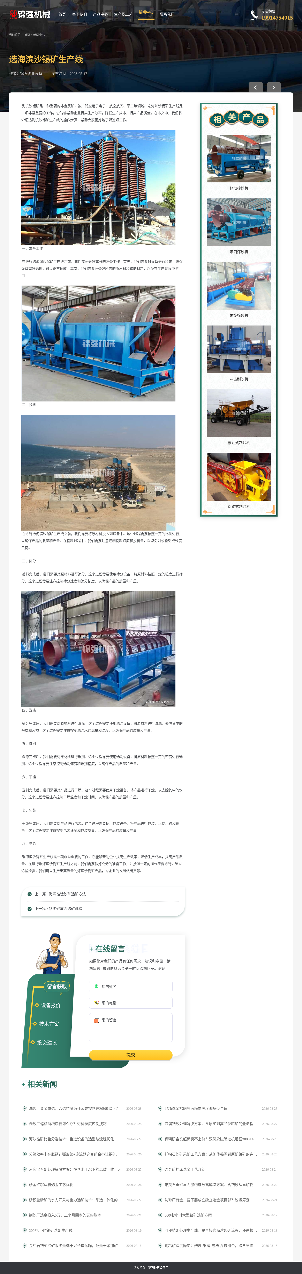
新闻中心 (146, 12)
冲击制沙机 (239, 379)
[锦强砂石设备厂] (29, 14)
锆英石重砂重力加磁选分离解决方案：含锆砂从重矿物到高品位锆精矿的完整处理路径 (211, 1185)
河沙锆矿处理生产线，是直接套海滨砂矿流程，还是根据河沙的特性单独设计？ (211, 1230)
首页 (62, 14)
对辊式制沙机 (239, 507)
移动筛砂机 (239, 188)
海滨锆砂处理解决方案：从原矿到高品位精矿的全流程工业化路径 (211, 1124)
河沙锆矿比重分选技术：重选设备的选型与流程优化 (71, 1139)
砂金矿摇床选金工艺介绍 (185, 1170)
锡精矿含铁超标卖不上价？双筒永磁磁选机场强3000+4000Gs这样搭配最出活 (211, 1139)
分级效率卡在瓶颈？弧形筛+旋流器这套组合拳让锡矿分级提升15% (75, 1154)
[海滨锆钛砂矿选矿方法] (256, 87)
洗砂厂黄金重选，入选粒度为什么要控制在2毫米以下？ (74, 1109)
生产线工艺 (123, 14)
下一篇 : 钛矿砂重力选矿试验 (58, 909)
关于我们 (79, 14)
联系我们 (167, 14)
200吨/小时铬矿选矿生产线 (51, 1230)
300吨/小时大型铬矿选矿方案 (188, 1215)
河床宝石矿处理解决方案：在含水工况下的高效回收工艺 (75, 1170)
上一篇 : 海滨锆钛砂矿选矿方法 (60, 894)
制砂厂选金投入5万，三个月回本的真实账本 (65, 1215)
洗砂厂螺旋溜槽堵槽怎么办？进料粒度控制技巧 (68, 1124)
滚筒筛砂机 (239, 252)
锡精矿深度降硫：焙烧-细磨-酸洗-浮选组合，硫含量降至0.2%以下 (211, 1246)
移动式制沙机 (239, 443)
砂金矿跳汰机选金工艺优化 (51, 1185)
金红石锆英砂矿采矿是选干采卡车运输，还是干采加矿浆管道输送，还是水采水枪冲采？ (75, 1246)
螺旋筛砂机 (239, 316)
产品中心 (100, 14)
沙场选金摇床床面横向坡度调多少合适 (196, 1109)
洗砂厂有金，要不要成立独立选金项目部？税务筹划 (207, 1200)
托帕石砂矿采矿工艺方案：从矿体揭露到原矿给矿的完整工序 (211, 1154)
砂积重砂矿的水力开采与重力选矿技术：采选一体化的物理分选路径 (75, 1200)
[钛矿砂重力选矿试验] (274, 87)
